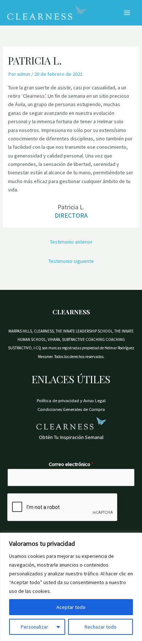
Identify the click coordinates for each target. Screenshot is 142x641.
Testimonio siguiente (71, 261)
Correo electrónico (71, 464)
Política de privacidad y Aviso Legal (71, 400)
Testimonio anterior (71, 241)
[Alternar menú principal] (127, 12)
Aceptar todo (71, 607)
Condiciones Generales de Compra (71, 409)
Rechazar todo (100, 626)
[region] (71, 587)
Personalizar (34, 626)
